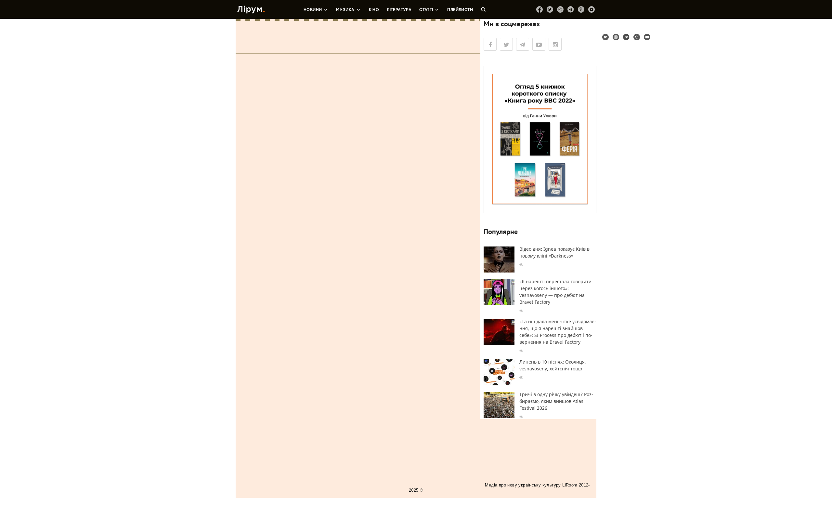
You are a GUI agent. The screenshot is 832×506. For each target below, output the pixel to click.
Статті (426, 10)
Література (399, 10)
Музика (345, 10)
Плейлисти (460, 10)
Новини (313, 10)
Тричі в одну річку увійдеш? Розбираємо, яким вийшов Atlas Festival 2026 (556, 401)
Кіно (374, 10)
